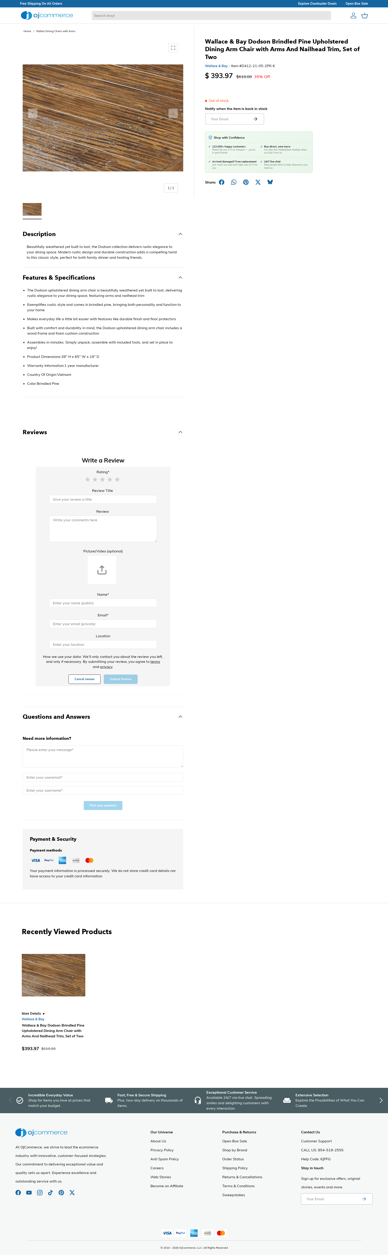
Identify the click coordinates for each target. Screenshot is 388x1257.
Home (27, 31)
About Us (158, 1141)
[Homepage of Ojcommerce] (47, 15)
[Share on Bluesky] (270, 182)
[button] (87, 479)
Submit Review (121, 679)
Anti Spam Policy (164, 1159)
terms (155, 661)
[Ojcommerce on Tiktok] (51, 1190)
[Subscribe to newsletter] (364, 1198)
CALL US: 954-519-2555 (322, 1150)
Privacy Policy (162, 1150)
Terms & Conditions (238, 1186)
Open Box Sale (234, 1141)
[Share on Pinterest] (246, 182)
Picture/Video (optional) (103, 551)
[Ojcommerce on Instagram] (40, 1190)
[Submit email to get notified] (255, 119)
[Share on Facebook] (222, 182)
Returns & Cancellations (242, 1177)
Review (102, 511)
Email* (103, 615)
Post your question (103, 805)
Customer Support (316, 1141)
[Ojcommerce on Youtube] (29, 1190)
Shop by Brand (234, 1150)
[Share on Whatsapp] (234, 182)
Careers (157, 1168)
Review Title (102, 490)
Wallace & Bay (216, 66)
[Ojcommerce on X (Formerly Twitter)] (72, 1190)
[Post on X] (258, 182)
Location (103, 636)
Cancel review (85, 679)
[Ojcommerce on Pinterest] (61, 1190)
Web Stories (160, 1177)
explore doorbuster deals (317, 4)
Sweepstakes (233, 1195)
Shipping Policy (235, 1168)
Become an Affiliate (166, 1186)
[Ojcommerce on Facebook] (18, 1190)
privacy (106, 666)
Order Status (233, 1159)
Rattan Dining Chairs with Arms (55, 31)
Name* (103, 594)
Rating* (103, 472)
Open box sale (357, 4)
